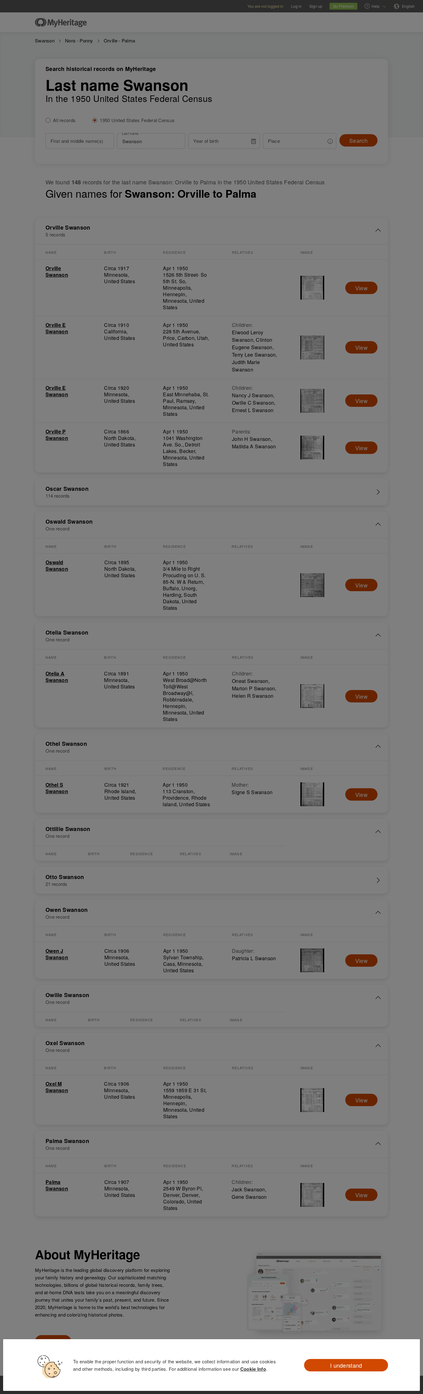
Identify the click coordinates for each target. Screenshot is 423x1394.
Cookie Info (253, 1368)
